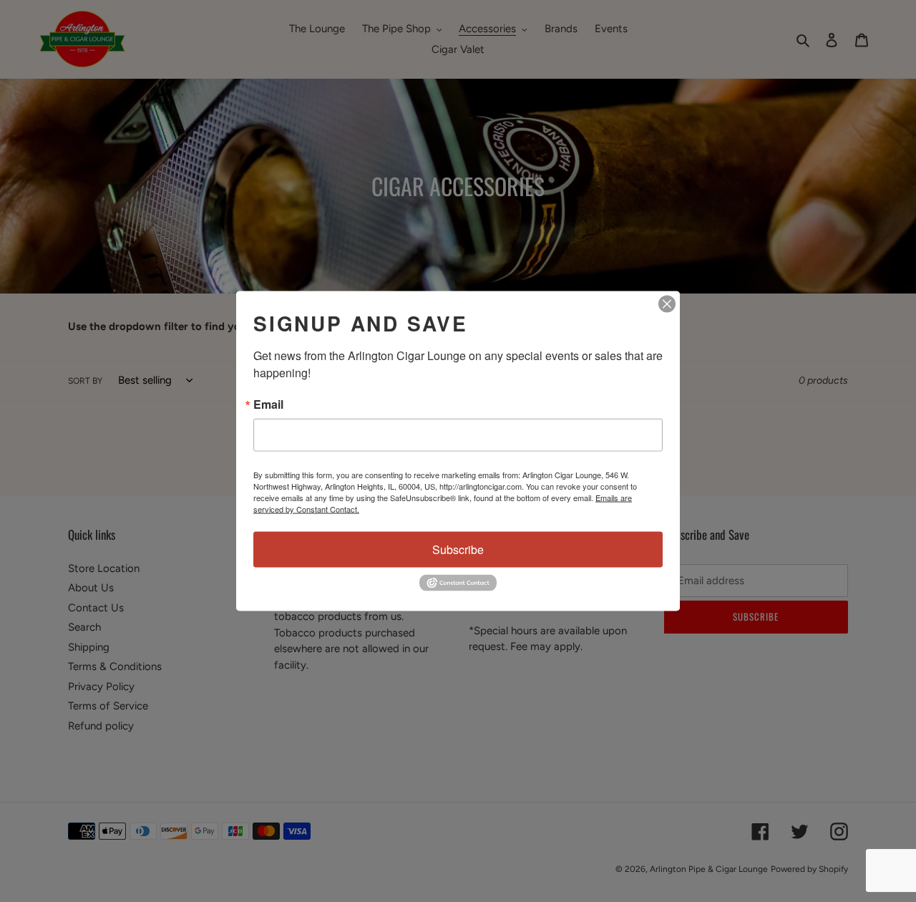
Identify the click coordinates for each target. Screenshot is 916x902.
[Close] (667, 304)
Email (268, 404)
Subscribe (458, 549)
